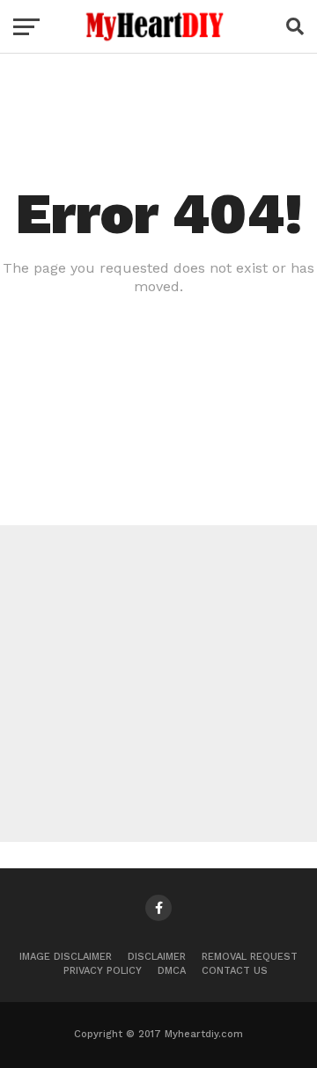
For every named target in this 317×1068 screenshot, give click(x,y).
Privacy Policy (102, 971)
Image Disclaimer (65, 956)
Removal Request (250, 956)
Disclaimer (157, 956)
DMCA (172, 971)
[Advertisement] (158, 683)
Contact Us (235, 971)
